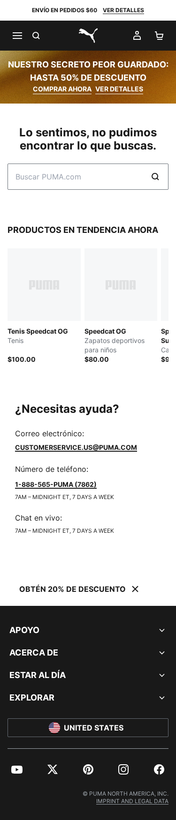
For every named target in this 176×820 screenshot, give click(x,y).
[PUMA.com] (88, 35)
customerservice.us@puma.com (76, 447)
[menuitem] (17, 769)
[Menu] (17, 35)
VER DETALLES (123, 10)
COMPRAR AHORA (62, 89)
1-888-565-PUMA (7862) (56, 484)
